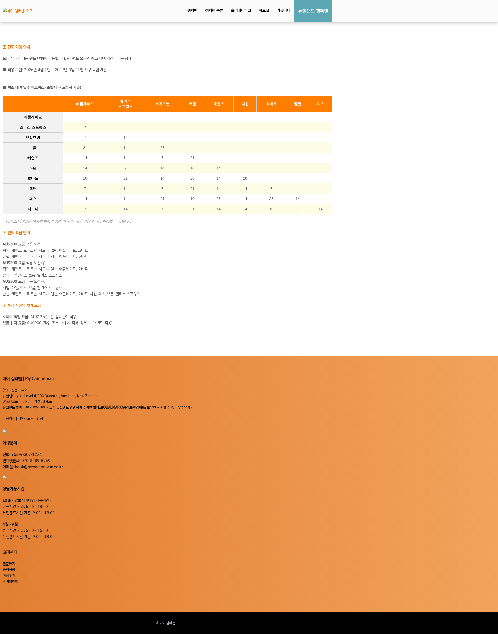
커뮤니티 (283, 10)
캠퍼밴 (192, 10)
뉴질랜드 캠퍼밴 (313, 10)
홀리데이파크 (241, 10)
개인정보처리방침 (30, 418)
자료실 (264, 10)
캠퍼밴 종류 (214, 10)
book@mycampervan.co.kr (39, 467)
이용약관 (9, 418)
